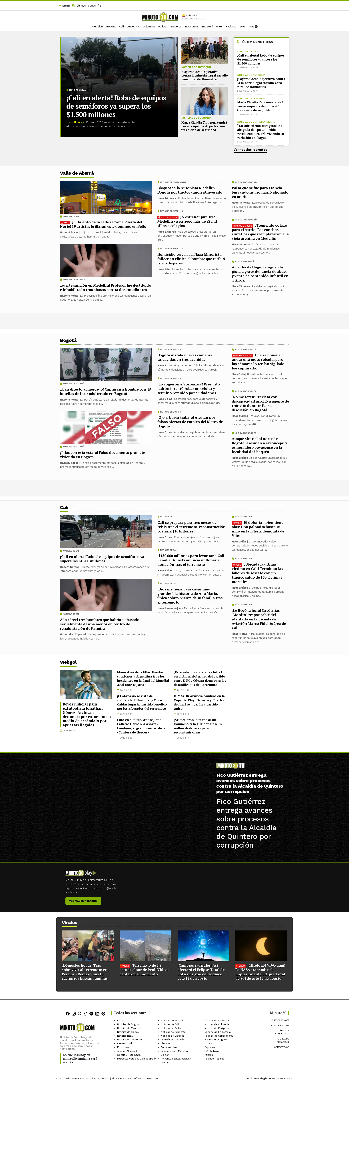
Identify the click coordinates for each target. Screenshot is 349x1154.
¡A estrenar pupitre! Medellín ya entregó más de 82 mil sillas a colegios (187, 221)
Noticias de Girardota (129, 1039)
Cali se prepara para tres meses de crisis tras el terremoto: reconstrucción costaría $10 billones (191, 526)
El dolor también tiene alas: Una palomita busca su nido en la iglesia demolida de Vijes (258, 529)
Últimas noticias (85, 5)
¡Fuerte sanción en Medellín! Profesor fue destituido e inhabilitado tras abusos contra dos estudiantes (105, 287)
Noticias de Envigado (216, 1028)
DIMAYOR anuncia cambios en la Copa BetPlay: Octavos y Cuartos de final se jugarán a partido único (199, 702)
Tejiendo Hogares (214, 1058)
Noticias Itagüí (125, 1035)
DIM (242, 26)
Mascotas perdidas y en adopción (137, 1058)
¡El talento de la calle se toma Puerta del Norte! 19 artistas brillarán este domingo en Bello (103, 224)
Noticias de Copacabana (173, 182)
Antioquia (133, 26)
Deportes (209, 1047)
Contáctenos (281, 1047)
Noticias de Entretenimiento (256, 121)
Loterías (209, 1043)
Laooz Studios (284, 1078)
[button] (64, 6)
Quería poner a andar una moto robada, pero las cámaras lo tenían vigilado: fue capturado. (259, 362)
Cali (121, 26)
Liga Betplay (211, 1051)
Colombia (149, 26)
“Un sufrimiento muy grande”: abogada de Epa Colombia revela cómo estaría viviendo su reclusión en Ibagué (260, 132)
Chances (165, 1043)
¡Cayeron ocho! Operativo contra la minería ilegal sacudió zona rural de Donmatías (204, 75)
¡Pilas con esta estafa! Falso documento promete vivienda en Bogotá (102, 454)
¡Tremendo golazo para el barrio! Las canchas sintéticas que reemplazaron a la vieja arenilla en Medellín (260, 232)
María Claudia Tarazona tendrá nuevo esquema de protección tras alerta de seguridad (204, 126)
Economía (191, 26)
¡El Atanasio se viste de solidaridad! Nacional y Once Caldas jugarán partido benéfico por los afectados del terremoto (142, 702)
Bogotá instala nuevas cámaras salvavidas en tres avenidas (184, 357)
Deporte (176, 26)
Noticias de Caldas (128, 1031)
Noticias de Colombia (196, 117)
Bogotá (110, 26)
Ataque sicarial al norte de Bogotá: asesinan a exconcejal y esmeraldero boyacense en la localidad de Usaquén (259, 445)
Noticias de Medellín (246, 182)
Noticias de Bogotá (245, 349)
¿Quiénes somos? (279, 1020)
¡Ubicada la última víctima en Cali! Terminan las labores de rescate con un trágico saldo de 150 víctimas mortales (257, 573)
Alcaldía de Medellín (172, 1039)
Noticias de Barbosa (172, 1035)
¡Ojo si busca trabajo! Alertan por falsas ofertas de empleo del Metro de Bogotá (190, 422)
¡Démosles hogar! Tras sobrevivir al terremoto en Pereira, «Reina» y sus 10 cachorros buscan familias (85, 972)
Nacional (230, 26)
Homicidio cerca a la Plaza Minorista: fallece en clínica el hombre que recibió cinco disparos (191, 259)
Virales (69, 922)
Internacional (124, 1043)
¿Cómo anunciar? (279, 1025)
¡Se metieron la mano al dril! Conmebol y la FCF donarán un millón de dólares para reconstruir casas (198, 725)
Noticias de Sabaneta (173, 1031)
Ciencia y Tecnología (129, 1054)
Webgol (68, 662)
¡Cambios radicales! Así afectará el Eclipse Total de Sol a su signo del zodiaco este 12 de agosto (201, 972)
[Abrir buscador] (99, 5)
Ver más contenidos (83, 900)
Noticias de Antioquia (196, 67)
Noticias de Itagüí (244, 261)
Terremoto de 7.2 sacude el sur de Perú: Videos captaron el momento (144, 969)
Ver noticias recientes (250, 149)
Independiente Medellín (174, 1051)
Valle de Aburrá (77, 173)
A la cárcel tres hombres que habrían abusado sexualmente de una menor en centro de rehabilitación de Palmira (99, 624)
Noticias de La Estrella (217, 1031)
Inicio (120, 1020)
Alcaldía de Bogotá (215, 1039)
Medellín (97, 26)
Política (162, 26)
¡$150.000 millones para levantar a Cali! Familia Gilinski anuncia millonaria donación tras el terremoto (191, 560)
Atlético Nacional (127, 1051)
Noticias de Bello (72, 216)
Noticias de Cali (77, 90)
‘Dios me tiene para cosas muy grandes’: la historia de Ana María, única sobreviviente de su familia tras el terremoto (190, 595)
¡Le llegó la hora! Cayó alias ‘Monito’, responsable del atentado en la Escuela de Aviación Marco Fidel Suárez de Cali (259, 619)
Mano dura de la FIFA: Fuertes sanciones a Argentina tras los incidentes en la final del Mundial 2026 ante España (143, 678)
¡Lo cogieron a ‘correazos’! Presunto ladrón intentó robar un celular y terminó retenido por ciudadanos (188, 388)
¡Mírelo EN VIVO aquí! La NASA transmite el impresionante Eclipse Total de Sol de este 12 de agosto (260, 972)
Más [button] (252, 26)
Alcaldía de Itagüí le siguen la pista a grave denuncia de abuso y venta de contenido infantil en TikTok (260, 274)
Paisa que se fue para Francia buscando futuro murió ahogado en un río (260, 192)
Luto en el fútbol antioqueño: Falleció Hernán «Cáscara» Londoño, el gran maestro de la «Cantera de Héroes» (141, 725)
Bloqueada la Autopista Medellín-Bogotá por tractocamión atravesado (189, 190)
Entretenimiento (211, 26)
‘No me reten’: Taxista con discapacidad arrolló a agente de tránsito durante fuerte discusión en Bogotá (260, 403)
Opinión (165, 1054)
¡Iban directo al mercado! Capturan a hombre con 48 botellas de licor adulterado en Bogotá (105, 391)
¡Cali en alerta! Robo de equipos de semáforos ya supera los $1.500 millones (116, 106)
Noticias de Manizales (129, 1028)
